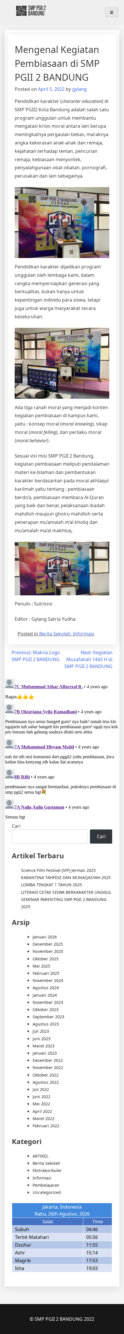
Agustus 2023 (46, 1024)
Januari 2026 (45, 937)
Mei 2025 (41, 966)
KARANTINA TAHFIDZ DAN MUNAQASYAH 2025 (66, 877)
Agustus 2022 (46, 1082)
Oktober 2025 (46, 959)
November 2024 (48, 980)
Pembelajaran (46, 1185)
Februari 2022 (46, 1125)
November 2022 (48, 1067)
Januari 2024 (45, 995)
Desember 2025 (48, 944)
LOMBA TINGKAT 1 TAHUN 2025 (51, 884)
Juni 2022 (41, 1096)
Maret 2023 (44, 1046)
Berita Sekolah (55, 634)
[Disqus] (62, 749)
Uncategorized (47, 1192)
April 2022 (42, 1111)
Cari (16, 826)
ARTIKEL (40, 1156)
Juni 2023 (41, 1038)
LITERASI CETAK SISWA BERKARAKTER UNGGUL (66, 892)
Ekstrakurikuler (47, 1170)
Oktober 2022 (46, 1075)
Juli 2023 (41, 1031)
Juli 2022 (41, 1089)
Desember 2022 (48, 1060)
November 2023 (48, 1002)
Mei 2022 (41, 1104)
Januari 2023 (45, 1053)
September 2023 (48, 1016)
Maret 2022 (44, 1118)
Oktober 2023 (46, 1009)
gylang (79, 89)
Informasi (83, 634)
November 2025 (48, 951)
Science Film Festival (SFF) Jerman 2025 (58, 870)
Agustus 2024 (46, 987)
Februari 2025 (46, 973)
